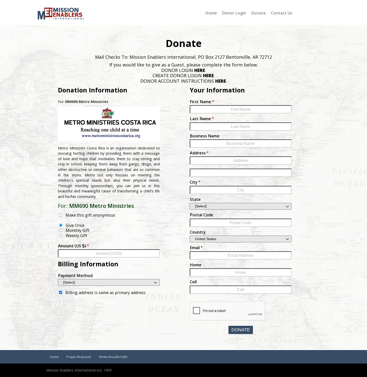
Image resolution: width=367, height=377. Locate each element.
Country (198, 232)
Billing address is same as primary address (105, 292)
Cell (193, 282)
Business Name (204, 136)
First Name (200, 101)
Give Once (75, 225)
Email (195, 247)
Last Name (200, 118)
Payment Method (75, 275)
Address (198, 153)
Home (195, 265)
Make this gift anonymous (90, 215)
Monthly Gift (77, 230)
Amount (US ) (72, 246)
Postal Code (201, 215)
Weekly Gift (76, 235)
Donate (240, 329)
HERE (199, 70)
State (195, 199)
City (193, 182)
